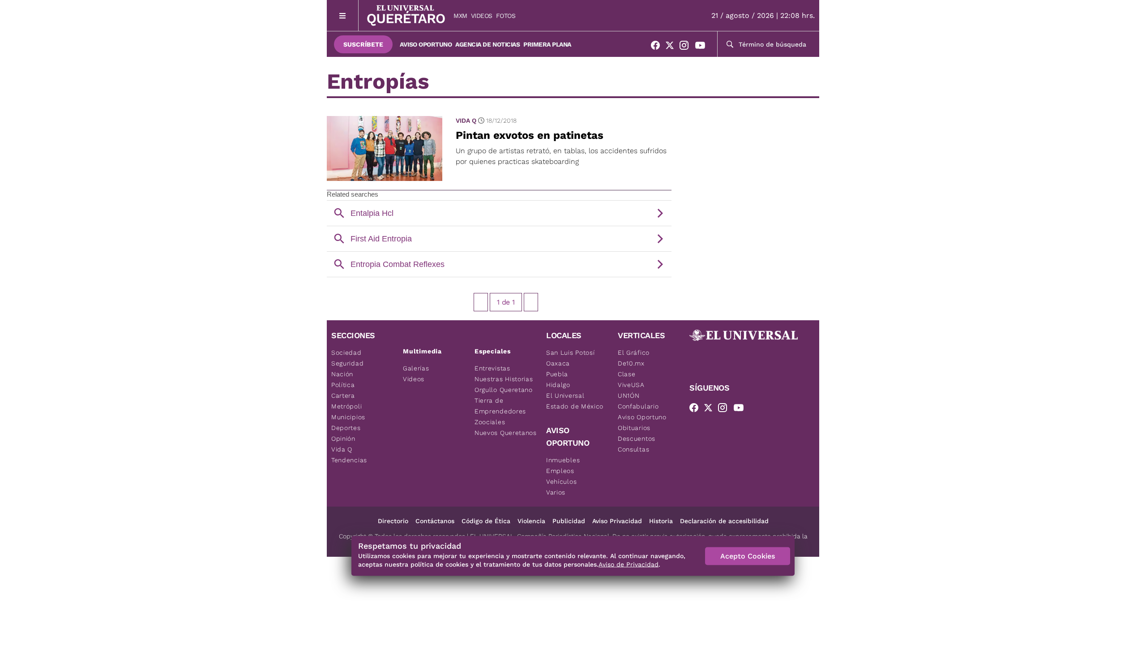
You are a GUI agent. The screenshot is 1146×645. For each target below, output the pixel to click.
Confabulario (638, 406)
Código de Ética (486, 521)
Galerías (416, 368)
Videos (481, 15)
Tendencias (349, 460)
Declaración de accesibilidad (724, 521)
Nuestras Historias (504, 379)
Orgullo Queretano (504, 389)
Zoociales (490, 422)
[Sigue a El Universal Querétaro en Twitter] (672, 47)
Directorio (393, 521)
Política (343, 384)
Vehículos (561, 481)
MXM (460, 15)
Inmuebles (563, 460)
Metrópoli (346, 406)
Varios (555, 492)
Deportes (346, 427)
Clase (627, 374)
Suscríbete (363, 44)
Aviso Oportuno (426, 44)
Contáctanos (434, 521)
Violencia (531, 521)
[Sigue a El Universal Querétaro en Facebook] (658, 47)
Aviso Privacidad (617, 521)
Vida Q (466, 120)
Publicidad (568, 521)
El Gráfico (634, 352)
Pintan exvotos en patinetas (529, 135)
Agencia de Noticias (487, 44)
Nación (342, 374)
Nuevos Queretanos (506, 432)
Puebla (557, 374)
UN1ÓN (629, 395)
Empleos (560, 470)
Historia (661, 521)
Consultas (633, 449)
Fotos (506, 15)
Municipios (348, 417)
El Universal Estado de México (574, 401)
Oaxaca (558, 363)
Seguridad (347, 363)
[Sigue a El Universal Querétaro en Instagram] (687, 47)
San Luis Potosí (570, 352)
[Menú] (343, 15)
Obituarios (634, 427)
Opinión (343, 438)
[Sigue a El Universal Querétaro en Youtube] (703, 47)
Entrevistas (492, 368)
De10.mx (631, 363)
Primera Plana (547, 44)
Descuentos (636, 438)
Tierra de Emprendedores (500, 406)
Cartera (343, 395)
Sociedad (346, 352)
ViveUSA (631, 384)
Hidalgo (558, 384)
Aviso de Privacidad (629, 564)
